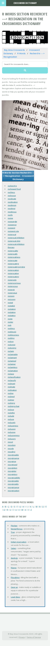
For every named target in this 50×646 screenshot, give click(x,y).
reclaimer (12, 364)
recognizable (13, 481)
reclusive (11, 432)
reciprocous (13, 286)
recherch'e (12, 186)
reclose (11, 409)
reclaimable (13, 354)
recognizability (14, 477)
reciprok (11, 289)
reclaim (11, 351)
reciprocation (13, 270)
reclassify (12, 380)
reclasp (11, 374)
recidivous (12, 212)
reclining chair (13, 406)
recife (10, 215)
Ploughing (15, 577)
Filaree (14, 568)
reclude (11, 416)
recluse (11, 419)
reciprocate (12, 260)
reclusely (11, 422)
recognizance (13, 487)
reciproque (12, 293)
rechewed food (14, 189)
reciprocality (13, 250)
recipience (12, 224)
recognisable (13, 455)
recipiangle (12, 221)
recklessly (12, 332)
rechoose (12, 195)
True (13, 532)
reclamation (13, 370)
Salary (13, 548)
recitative (12, 312)
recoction (12, 445)
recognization (13, 490)
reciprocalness (14, 257)
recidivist (11, 208)
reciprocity (12, 280)
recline (10, 393)
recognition (12, 468)
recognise (12, 461)
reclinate (11, 387)
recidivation (13, 202)
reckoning (12, 348)
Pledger (14, 525)
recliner (11, 400)
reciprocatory (13, 276)
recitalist (11, 306)
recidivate (12, 198)
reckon (11, 341)
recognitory (12, 474)
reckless (11, 328)
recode (11, 448)
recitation (12, 309)
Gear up (14, 587)
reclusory (12, 439)
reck (9, 325)
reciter (10, 322)
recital (10, 302)
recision (11, 296)
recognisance (13, 458)
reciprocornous (14, 283)
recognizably (13, 484)
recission (11, 299)
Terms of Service (34, 637)
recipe (10, 218)
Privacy (22, 637)
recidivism (12, 205)
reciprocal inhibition (16, 237)
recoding (11, 451)
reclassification (14, 377)
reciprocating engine (16, 267)
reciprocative (13, 273)
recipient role (13, 231)
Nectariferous (16, 529)
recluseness (13, 425)
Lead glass (15, 597)
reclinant (11, 383)
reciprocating (13, 263)
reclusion (12, 429)
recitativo (12, 315)
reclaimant (12, 357)
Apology (14, 558)
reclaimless (12, 367)
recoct (10, 442)
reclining (11, 403)
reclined (11, 396)
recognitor (12, 471)
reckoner (11, 344)
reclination (12, 390)
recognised (12, 464)
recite (10, 319)
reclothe (11, 413)
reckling (11, 338)
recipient (11, 228)
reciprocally (13, 254)
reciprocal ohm (14, 241)
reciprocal (12, 234)
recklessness (13, 335)
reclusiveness (14, 435)
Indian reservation (18, 542)
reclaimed (12, 361)
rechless (11, 192)
